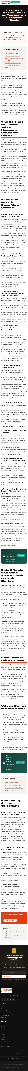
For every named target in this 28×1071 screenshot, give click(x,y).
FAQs (6, 67)
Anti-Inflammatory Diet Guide (14, 788)
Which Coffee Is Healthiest (13, 65)
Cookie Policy (4, 1044)
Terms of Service (4, 1039)
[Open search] (22, 2)
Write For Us (3, 1028)
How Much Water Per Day (12, 785)
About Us (3, 1024)
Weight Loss (3, 1013)
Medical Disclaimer (5, 1041)
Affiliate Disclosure (5, 1046)
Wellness (3, 1006)
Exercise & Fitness (5, 1015)
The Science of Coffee (12, 54)
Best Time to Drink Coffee (13, 63)
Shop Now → (21, 555)
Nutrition (3, 1008)
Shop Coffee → (20, 762)
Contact (3, 1026)
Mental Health (4, 1010)
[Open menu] (25, 2)
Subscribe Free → (10, 920)
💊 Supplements (15, 2)
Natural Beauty (4, 1017)
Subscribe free (7, 976)
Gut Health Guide (10, 791)
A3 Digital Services (16, 1058)
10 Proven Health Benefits (12, 56)
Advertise (3, 1031)
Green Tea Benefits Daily (12, 782)
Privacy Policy (18, 979)
